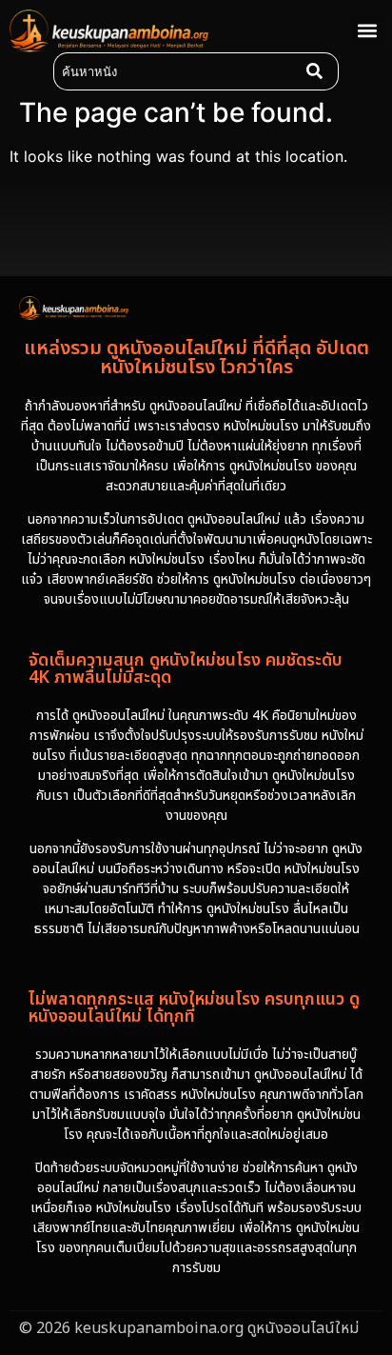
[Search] (319, 71)
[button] (366, 31)
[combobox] (176, 71)
